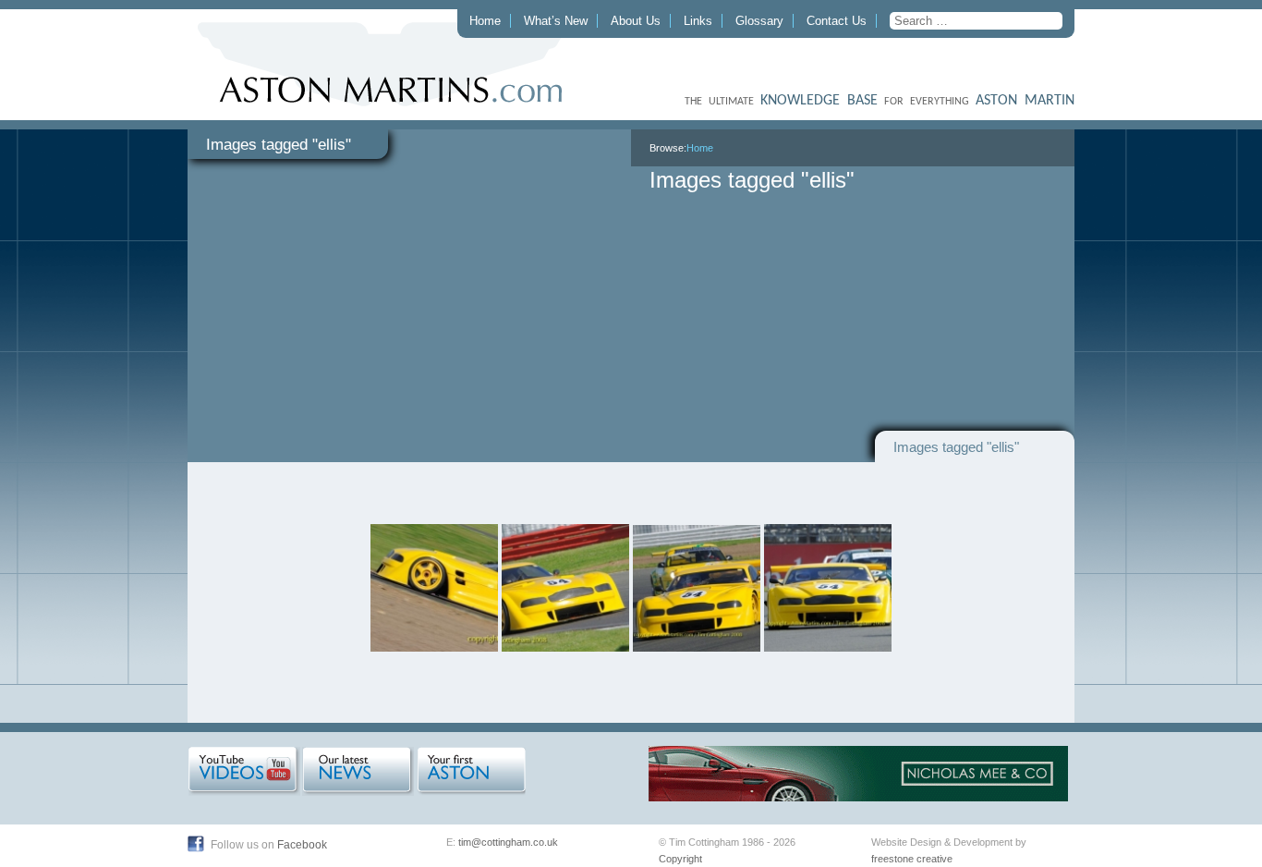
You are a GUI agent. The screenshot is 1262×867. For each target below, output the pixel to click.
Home (485, 21)
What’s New (556, 21)
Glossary (759, 21)
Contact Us (837, 21)
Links (698, 21)
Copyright (680, 858)
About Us (636, 21)
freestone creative (912, 858)
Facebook (302, 844)
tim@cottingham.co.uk (508, 842)
